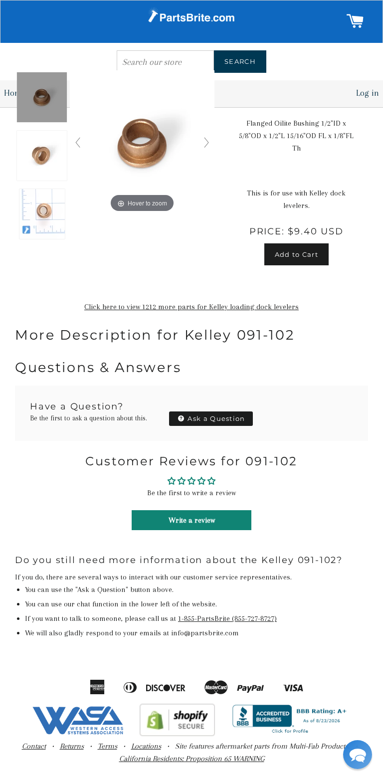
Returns (72, 746)
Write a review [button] (192, 520)
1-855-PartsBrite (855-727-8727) (227, 618)
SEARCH (240, 61)
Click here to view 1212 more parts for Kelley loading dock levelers (191, 306)
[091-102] (42, 97)
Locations (146, 746)
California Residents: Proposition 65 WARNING (191, 758)
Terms (107, 746)
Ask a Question (215, 418)
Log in (367, 93)
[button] (357, 754)
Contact (34, 746)
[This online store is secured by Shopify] (177, 733)
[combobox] (165, 61)
